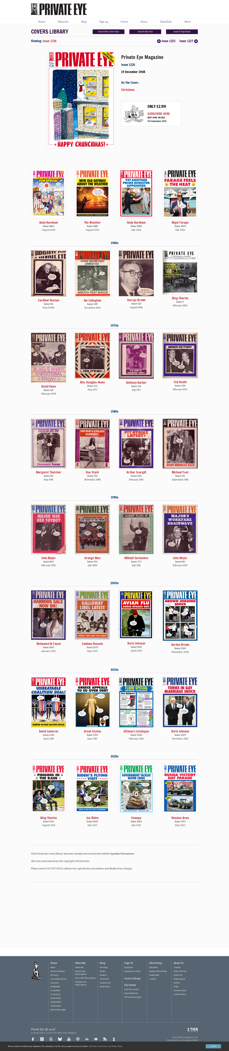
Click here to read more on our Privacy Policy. (106, 1046)
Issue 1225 (168, 41)
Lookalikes (55, 990)
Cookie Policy (180, 994)
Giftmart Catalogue (136, 731)
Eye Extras (130, 985)
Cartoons (54, 983)
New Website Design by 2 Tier (185, 1037)
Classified (153, 967)
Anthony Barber (136, 382)
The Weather (92, 222)
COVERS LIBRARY (49, 32)
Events (177, 983)
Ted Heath (180, 382)
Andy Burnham (48, 222)
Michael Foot (180, 472)
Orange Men (92, 558)
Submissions (179, 979)
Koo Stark (92, 472)
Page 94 (103, 22)
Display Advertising (158, 971)
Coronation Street (58, 979)
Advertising (155, 963)
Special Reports (131, 993)
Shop (84, 22)
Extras (144, 22)
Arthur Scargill (136, 472)
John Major (48, 558)
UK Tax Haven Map (132, 997)
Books (102, 971)
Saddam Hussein (92, 643)
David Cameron (48, 731)
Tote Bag (104, 967)
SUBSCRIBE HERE (158, 113)
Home (41, 22)
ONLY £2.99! (156, 106)
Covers (124, 22)
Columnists (55, 1006)
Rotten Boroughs (58, 1009)
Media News (55, 1002)
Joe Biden (92, 818)
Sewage (136, 818)
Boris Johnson (136, 643)
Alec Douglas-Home (92, 382)
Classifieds (166, 22)
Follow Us (178, 975)
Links (176, 986)
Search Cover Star (108, 31)
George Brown (136, 300)
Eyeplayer (128, 967)
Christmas (127, 89)
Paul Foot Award (131, 989)
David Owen (48, 386)
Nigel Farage (180, 222)
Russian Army (180, 818)
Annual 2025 (105, 983)
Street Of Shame (57, 971)
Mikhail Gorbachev (136, 558)
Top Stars (181, 31)
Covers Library (132, 978)
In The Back (55, 998)
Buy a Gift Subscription (85, 978)
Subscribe (63, 22)
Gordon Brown (180, 644)
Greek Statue (92, 731)
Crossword (55, 994)
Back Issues (105, 986)
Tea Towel (104, 979)
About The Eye (180, 971)
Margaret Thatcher (48, 472)
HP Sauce (54, 975)
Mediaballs (55, 986)
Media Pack (154, 975)
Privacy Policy (180, 990)
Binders (103, 975)
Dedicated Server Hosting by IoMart (182, 1040)
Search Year (145, 31)
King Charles (180, 298)
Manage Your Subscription (81, 983)
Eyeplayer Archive (132, 971)
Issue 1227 (186, 41)
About (187, 22)
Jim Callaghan (92, 300)
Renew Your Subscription (81, 972)
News (52, 967)
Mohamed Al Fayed (48, 643)
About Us (178, 963)
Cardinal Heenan (48, 300)
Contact (152, 979)
